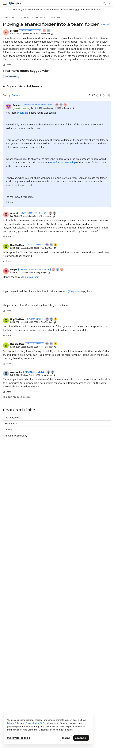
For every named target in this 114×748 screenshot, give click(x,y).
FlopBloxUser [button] (17, 245)
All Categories (12, 417)
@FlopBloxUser (29, 276)
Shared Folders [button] (10, 76)
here (77, 9)
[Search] (104, 3)
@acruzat (22, 112)
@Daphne (73, 291)
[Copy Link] (52, 33)
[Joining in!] (48, 30)
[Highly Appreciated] (65, 105)
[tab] (9, 86)
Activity (8, 429)
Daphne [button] (17, 105)
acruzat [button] (14, 31)
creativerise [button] (16, 372)
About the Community (16, 435)
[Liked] (55, 245)
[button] (6, 32)
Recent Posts (11, 423)
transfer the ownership (63, 162)
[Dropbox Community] (15, 3)
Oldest (15, 95)
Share (7, 65)
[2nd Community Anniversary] (48, 372)
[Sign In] (109, 3)
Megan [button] (13, 269)
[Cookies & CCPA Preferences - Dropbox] (48, 728)
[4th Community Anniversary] (44, 30)
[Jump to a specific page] (108, 95)
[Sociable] (61, 105)
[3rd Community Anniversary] (47, 245)
